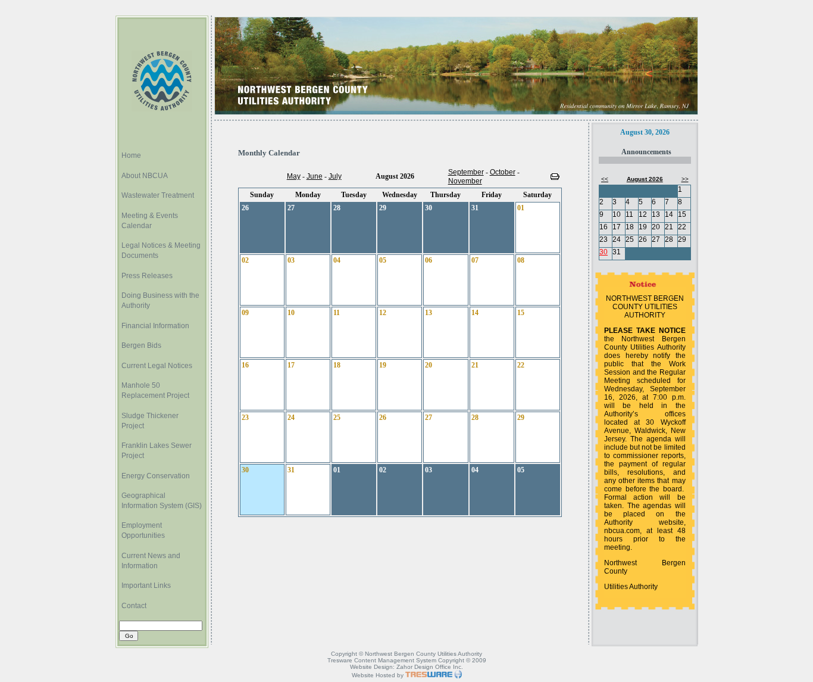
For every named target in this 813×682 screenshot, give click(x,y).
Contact (133, 606)
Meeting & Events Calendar (149, 220)
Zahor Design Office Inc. (429, 667)
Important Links (146, 585)
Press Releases (147, 276)
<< (604, 179)
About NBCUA (144, 176)
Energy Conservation (155, 476)
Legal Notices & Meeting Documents (161, 250)
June (315, 176)
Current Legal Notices (156, 366)
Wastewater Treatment (157, 195)
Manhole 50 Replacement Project (155, 390)
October (502, 172)
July (335, 176)
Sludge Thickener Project (150, 421)
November (465, 181)
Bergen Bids (141, 345)
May (294, 176)
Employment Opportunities (143, 530)
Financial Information (155, 326)
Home (131, 155)
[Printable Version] (555, 177)
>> (685, 179)
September (466, 172)
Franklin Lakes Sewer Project (156, 450)
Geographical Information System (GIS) (161, 500)
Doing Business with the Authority (160, 300)
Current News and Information (150, 561)
